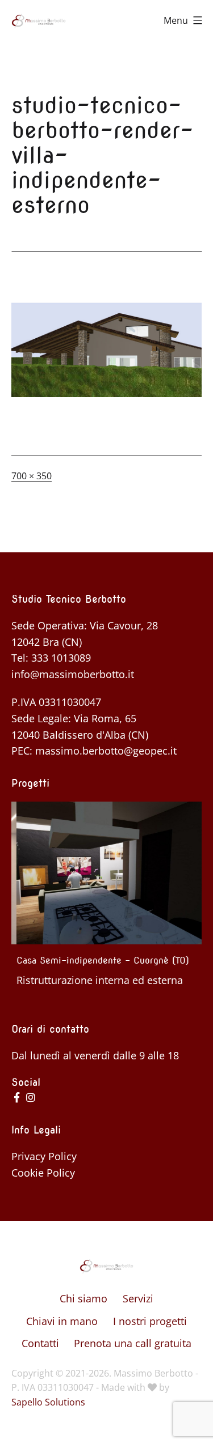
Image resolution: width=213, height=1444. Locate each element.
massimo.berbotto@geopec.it (106, 750)
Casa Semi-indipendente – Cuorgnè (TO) (97, 960)
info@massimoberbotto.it (72, 674)
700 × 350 (31, 476)
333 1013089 (61, 658)
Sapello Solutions (48, 1402)
